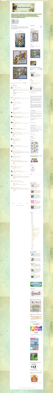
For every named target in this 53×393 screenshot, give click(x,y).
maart (32, 244)
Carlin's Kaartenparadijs (33, 205)
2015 (31, 223)
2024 (31, 215)
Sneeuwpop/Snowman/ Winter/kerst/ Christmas (32, 15)
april (32, 243)
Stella (13, 145)
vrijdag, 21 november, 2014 (18, 187)
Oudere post (27, 203)
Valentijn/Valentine (13, 16)
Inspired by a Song (36, 258)
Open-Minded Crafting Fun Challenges (17, 184)
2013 (31, 247)
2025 (31, 214)
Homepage (20, 203)
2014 (31, 224)
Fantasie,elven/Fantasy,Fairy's (15, 15)
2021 (31, 218)
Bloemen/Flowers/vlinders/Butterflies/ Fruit (34, 16)
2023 (31, 216)
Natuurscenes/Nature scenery (26, 16)
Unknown (14, 187)
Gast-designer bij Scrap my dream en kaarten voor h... (35, 234)
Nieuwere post (13, 203)
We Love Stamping (33, 263)
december (33, 225)
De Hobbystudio (33, 73)
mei (32, 242)
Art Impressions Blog (33, 252)
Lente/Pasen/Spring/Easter (19, 16)
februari (32, 245)
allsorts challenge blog (33, 274)
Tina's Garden (35, 190)
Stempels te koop (23, 17)
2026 (31, 213)
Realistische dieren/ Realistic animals (22, 15)
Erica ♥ (13, 87)
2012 (31, 248)
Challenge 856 (35, 275)
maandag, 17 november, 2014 (18, 87)
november (33, 226)
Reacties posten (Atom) (21, 205)
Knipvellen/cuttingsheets (17, 17)
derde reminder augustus (36, 195)
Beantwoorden (14, 95)
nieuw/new (13, 17)
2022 (31, 217)
